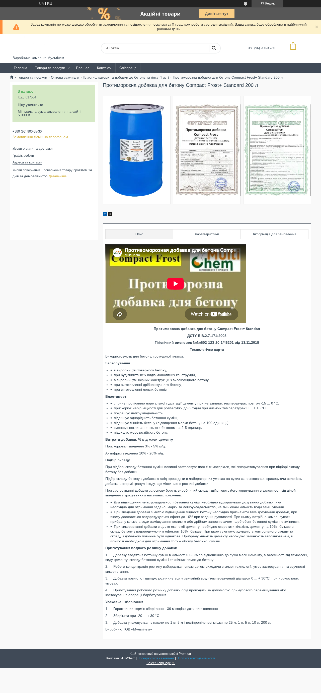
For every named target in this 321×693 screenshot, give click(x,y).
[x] (110, 215)
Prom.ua (185, 654)
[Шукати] (213, 48)
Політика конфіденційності (196, 658)
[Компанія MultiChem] (31, 44)
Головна (20, 68)
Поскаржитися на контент (155, 658)
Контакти (104, 68)
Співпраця (127, 68)
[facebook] (105, 215)
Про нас (82, 68)
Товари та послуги (50, 68)
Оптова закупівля (65, 77)
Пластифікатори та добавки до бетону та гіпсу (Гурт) (126, 77)
